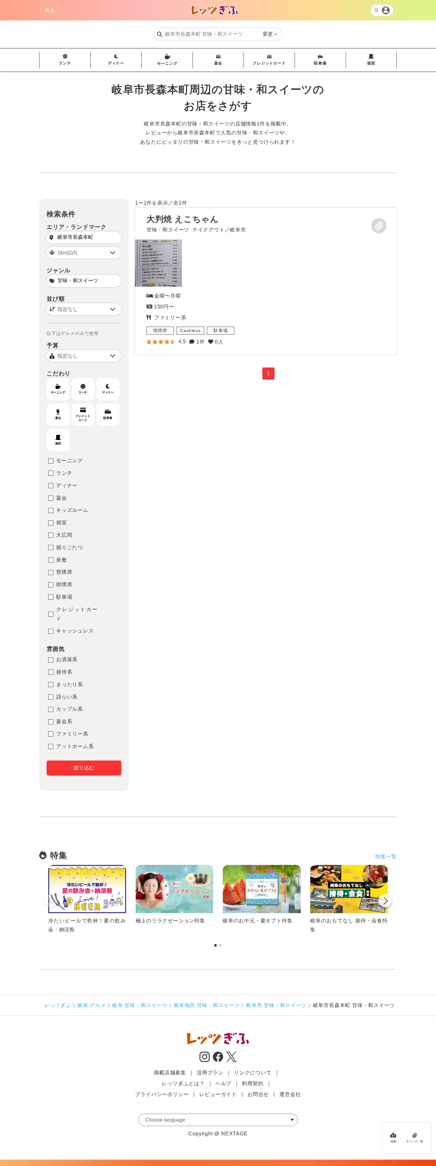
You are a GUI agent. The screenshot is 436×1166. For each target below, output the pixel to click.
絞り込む (84, 767)
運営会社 (290, 1094)
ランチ (65, 63)
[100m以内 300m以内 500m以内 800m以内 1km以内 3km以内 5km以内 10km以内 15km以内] (84, 253)
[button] (385, 902)
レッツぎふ (57, 1005)
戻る (49, 10)
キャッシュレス (75, 630)
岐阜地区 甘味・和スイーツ (207, 1005)
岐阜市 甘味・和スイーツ (276, 1005)
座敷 (61, 560)
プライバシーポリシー (162, 1094)
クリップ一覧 (414, 1141)
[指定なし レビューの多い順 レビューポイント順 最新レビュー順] (84, 309)
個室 (371, 63)
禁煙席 (64, 572)
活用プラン (210, 1072)
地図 (393, 1141)
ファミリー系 (72, 734)
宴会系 (64, 721)
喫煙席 (64, 584)
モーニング (167, 63)
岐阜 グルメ (92, 1005)
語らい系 (67, 697)
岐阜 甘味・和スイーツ (140, 1005)
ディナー (116, 63)
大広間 (64, 535)
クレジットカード (269, 63)
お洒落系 (67, 659)
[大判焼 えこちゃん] (158, 263)
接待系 (64, 672)
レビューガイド (218, 1094)
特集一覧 (386, 856)
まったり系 (69, 684)
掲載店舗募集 (170, 1072)
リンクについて (253, 1072)
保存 (379, 225)
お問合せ (258, 1094)
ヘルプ (223, 1083)
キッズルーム (72, 510)
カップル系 (69, 709)
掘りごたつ (69, 547)
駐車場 (320, 63)
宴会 (218, 63)
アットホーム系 (75, 746)
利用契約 (252, 1083)
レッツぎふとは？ (183, 1083)
